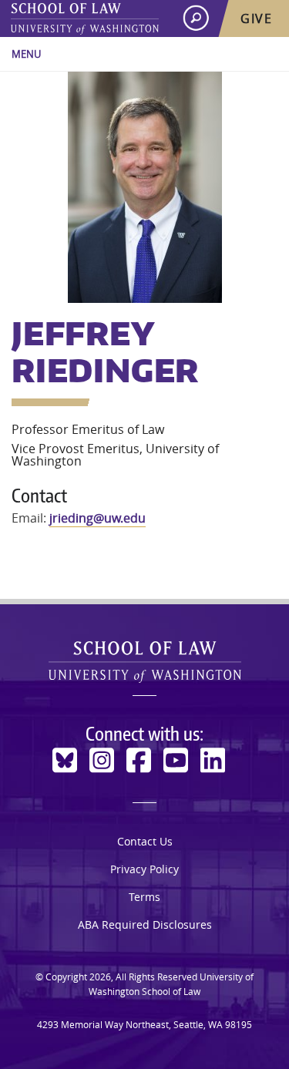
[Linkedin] (212, 760)
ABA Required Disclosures (145, 924)
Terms (144, 896)
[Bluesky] (64, 760)
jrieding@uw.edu (97, 517)
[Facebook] (138, 760)
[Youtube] (175, 760)
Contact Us (145, 841)
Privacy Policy (144, 869)
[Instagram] (101, 760)
